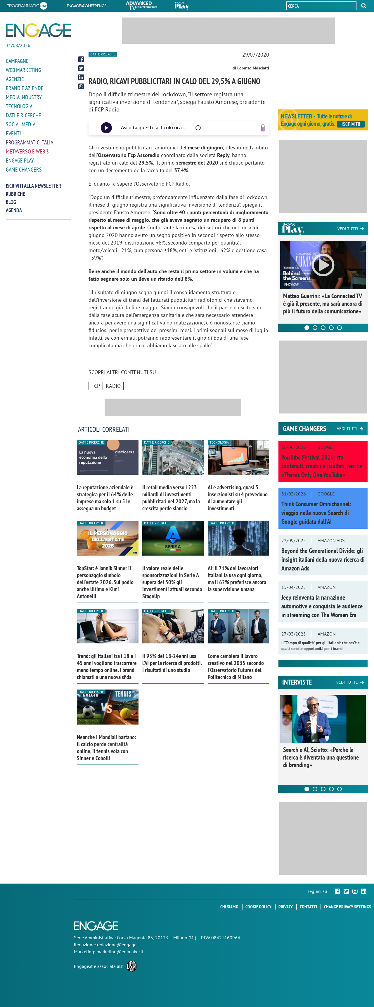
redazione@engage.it (118, 944)
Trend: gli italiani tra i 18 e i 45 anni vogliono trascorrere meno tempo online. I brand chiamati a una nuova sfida (107, 666)
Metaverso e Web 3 (27, 151)
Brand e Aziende (25, 88)
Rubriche (15, 194)
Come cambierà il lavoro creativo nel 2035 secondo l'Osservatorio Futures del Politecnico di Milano (236, 666)
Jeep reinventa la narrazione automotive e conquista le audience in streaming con (322, 606)
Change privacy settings (347, 907)
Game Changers (24, 169)
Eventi (13, 133)
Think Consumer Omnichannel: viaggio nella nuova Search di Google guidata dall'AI (316, 513)
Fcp (95, 386)
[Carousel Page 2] (315, 327)
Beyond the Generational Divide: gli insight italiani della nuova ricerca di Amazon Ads (323, 559)
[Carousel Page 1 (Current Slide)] (306, 327)
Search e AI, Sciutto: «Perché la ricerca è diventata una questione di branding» (321, 757)
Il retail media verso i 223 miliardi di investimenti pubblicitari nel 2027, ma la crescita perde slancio (171, 498)
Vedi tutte (347, 682)
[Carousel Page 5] (339, 327)
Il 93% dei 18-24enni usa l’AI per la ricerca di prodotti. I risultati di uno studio (172, 662)
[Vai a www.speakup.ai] (263, 128)
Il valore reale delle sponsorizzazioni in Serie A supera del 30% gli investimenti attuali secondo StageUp (172, 582)
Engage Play (20, 160)
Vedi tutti (347, 228)
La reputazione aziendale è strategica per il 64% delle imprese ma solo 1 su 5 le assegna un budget (105, 498)
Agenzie (15, 79)
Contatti (308, 907)
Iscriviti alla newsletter (33, 185)
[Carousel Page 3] (323, 327)
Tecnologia (19, 106)
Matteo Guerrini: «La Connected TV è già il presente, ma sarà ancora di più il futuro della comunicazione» (323, 303)
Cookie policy (258, 907)
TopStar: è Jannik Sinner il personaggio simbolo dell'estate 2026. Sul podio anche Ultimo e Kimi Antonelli (105, 582)
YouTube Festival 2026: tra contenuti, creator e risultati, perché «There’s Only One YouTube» (321, 466)
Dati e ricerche (23, 115)
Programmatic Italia (29, 142)
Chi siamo (229, 907)
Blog (11, 202)
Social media (20, 124)
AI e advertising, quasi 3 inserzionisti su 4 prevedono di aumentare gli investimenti (238, 498)
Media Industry (24, 97)
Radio (113, 386)
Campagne (17, 61)
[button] (363, 5)
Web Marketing (23, 70)
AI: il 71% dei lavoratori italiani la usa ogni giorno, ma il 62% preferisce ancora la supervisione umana (237, 579)
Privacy (285, 907)
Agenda (14, 210)
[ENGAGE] (38, 30)
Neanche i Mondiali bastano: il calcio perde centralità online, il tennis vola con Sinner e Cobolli (106, 748)
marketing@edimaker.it (119, 951)
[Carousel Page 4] (331, 327)
